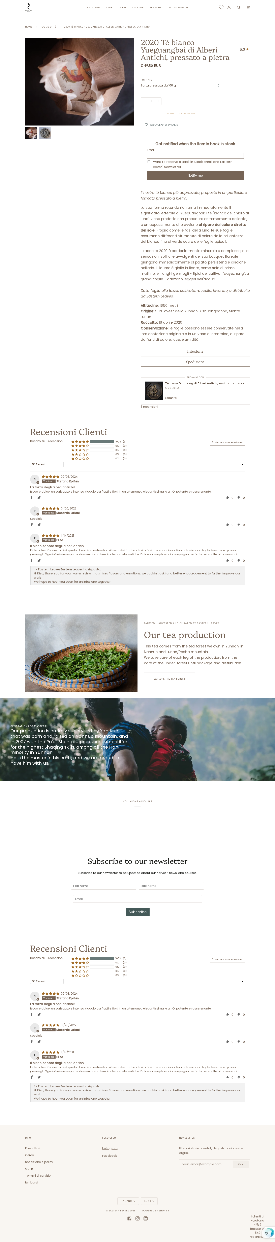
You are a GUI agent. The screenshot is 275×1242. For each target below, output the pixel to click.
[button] (195, 351)
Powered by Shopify (155, 1210)
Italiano (127, 1201)
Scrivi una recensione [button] (227, 442)
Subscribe (138, 911)
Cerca (29, 1155)
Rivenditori (32, 1148)
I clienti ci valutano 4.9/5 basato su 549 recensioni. (257, 1226)
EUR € (148, 1201)
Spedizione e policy (39, 1162)
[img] (51, 477)
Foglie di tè (48, 26)
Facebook (109, 1156)
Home (28, 26)
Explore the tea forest (169, 678)
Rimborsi (31, 1182)
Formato (146, 79)
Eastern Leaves (119, 1210)
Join (240, 1164)
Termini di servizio (38, 1176)
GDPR (29, 1169)
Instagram (110, 1148)
